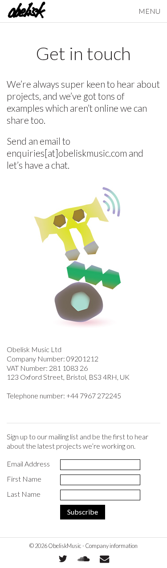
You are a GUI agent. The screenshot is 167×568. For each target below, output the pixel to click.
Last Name (24, 494)
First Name (24, 479)
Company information (111, 545)
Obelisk (26, 11)
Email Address (28, 463)
